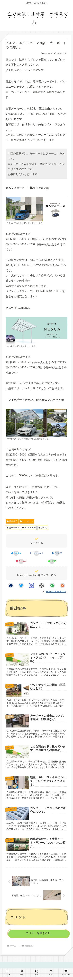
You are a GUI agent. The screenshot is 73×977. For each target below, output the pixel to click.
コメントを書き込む (38, 933)
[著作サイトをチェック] (10, 585)
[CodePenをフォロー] (41, 585)
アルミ (44, 527)
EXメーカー (30, 527)
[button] (65, 663)
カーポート (28, 521)
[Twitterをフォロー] (21, 585)
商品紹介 (13, 521)
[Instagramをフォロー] (31, 585)
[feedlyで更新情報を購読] (52, 585)
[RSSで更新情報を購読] (62, 585)
